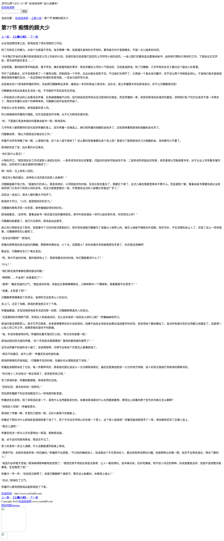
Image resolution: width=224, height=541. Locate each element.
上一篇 (5, 36)
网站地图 (6, 505)
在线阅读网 (7, 7)
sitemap (16, 505)
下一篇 (34, 36)
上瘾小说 (36, 18)
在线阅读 (6, 493)
